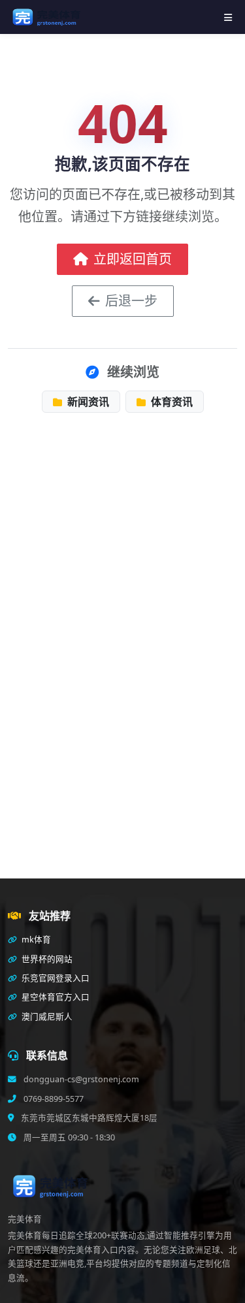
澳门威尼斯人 (46, 1016)
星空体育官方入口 (55, 997)
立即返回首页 (132, 259)
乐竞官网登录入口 (55, 978)
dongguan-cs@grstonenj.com (80, 1079)
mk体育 (35, 939)
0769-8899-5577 (53, 1098)
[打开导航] (228, 17)
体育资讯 (170, 401)
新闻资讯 (87, 401)
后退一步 (131, 301)
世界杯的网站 (46, 959)
